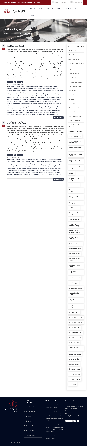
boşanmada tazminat (36, 105)
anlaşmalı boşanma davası (51, 86)
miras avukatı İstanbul (75, 322)
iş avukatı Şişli (73, 283)
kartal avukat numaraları (51, 110)
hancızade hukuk (74, 253)
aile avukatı (11, 86)
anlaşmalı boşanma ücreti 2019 (43, 92)
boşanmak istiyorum (54, 105)
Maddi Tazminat (74, 108)
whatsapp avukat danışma (74, 348)
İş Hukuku (18, 157)
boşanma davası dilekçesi (35, 99)
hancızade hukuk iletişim (74, 265)
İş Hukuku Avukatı (74, 369)
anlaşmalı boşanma (20, 86)
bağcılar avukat (73, 185)
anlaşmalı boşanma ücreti (27, 92)
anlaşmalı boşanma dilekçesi (14, 88)
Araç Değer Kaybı (74, 59)
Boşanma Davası (19, 84)
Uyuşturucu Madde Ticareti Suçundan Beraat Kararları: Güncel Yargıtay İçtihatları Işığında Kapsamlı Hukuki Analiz (54, 416)
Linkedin (78, 421)
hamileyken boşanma (18, 110)
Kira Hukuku (72, 103)
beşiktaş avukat (73, 208)
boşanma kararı (16, 103)
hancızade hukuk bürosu (74, 259)
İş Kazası (71, 99)
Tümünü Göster (31, 435)
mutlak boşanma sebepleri (32, 112)
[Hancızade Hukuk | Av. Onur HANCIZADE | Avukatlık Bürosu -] (14, 11)
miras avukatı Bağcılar (75, 317)
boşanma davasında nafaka (21, 101)
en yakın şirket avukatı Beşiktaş (74, 225)
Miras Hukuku (73, 112)
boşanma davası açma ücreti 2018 (41, 97)
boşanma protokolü (36, 103)
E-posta (21, 82)
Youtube (72, 421)
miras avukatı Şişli (74, 327)
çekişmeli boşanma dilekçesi (23, 108)
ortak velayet (27, 114)
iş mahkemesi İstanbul (75, 288)
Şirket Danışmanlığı (75, 116)
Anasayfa (32, 8)
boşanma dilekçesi (49, 101)
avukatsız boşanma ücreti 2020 (18, 165)
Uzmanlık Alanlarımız (53, 8)
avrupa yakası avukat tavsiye (75, 154)
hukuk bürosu (47, 172)
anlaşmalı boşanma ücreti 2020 (15, 163)
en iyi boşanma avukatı (37, 108)
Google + (18, 82)
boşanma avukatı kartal (52, 94)
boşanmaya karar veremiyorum (15, 107)
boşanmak (45, 105)
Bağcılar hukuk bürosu (73, 190)
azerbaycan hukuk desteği (74, 179)
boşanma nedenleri (26, 103)
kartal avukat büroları (38, 110)
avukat (41, 163)
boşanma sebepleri (47, 103)
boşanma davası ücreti (49, 166)
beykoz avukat (30, 165)
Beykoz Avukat (16, 122)
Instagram (75, 421)
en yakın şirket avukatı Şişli (73, 237)
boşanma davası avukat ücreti (20, 99)
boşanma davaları (25, 95)
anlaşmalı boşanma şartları (39, 90)
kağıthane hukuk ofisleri (74, 300)
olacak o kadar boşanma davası (20, 174)
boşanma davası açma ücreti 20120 (22, 97)
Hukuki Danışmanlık (75, 86)
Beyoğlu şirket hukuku (75, 203)
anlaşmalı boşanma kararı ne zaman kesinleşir (34, 88)
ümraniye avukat (74, 359)
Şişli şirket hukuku (74, 379)
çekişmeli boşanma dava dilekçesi (43, 107)
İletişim (31, 15)
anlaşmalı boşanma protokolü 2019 (22, 90)
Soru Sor (77, 8)
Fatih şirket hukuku (75, 248)
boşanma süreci (57, 103)
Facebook (8, 82)
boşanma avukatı (40, 94)
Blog (70, 69)
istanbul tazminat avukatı (74, 272)
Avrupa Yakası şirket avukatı (75, 161)
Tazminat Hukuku (74, 120)
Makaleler (67, 8)
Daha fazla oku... (58, 117)
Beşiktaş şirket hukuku (73, 213)
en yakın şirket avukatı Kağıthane (74, 231)
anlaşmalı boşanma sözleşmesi (54, 90)
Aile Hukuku (11, 84)
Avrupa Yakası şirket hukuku (75, 167)
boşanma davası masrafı (49, 99)
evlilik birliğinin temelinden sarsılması (21, 172)
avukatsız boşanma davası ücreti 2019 (21, 94)
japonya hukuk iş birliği (74, 293)
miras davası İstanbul (75, 332)
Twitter (11, 82)
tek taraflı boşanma (37, 114)
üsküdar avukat (73, 364)
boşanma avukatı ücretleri (13, 95)
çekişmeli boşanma (29, 107)
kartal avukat (28, 110)
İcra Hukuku (72, 90)
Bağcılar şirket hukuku (73, 197)
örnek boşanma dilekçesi (17, 114)
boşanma (33, 94)
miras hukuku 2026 (75, 337)
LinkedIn (15, 82)
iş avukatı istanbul (74, 278)
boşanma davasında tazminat (36, 101)
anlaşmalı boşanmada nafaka (31, 163)
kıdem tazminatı (74, 312)
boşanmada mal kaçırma (13, 105)
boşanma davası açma (45, 95)
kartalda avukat (20, 112)
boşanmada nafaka (25, 105)
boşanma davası (35, 95)
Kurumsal (41, 8)
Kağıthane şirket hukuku (74, 306)
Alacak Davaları (73, 55)
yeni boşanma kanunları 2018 (50, 114)
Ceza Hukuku (73, 78)
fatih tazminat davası (75, 243)
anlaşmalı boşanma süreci (13, 92)
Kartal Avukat (15, 45)
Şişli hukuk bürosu (74, 374)
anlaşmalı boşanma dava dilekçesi (34, 86)
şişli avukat (72, 384)
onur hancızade (74, 342)
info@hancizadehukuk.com (74, 416)
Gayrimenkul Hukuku (75, 82)
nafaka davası (43, 112)
